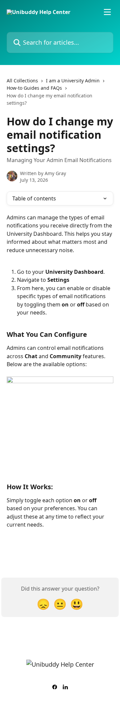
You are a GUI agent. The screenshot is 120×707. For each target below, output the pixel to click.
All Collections (22, 80)
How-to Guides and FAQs (34, 88)
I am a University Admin (73, 80)
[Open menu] (107, 12)
